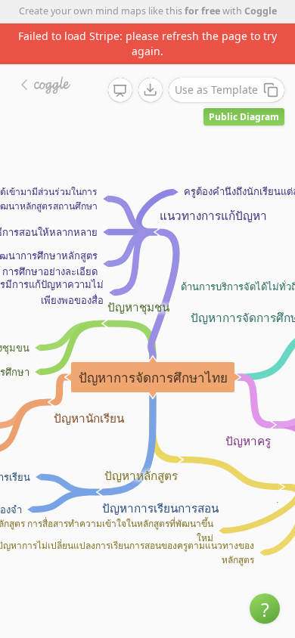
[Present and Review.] (120, 91)
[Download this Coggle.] (150, 90)
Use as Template (216, 89)
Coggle (260, 11)
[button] (265, 608)
